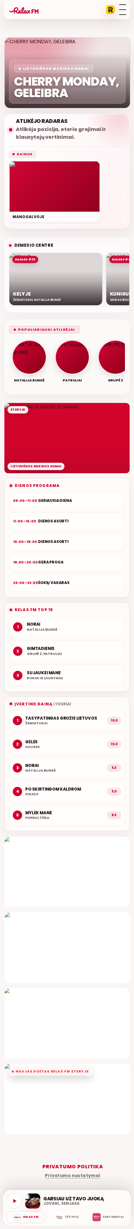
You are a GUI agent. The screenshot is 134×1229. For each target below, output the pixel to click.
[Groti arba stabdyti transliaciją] (14, 1201)
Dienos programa (37, 485)
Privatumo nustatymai (72, 1176)
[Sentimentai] (108, 1217)
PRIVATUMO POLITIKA (72, 1166)
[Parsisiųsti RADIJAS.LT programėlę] (110, 9)
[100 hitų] (67, 1217)
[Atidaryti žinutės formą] (67, 872)
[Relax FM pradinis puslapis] (24, 9)
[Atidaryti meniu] (122, 9)
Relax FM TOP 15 (34, 609)
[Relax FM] (26, 1217)
